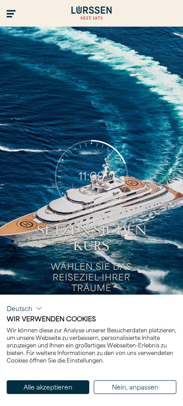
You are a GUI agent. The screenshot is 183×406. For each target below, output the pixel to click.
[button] (24, 308)
